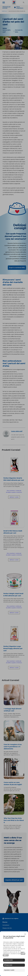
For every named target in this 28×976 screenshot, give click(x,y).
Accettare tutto (8, 960)
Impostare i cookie (9, 970)
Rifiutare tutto (8, 965)
